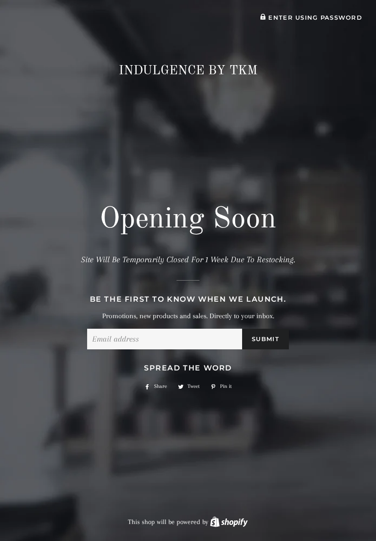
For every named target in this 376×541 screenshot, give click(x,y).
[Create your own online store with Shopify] (229, 521)
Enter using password (314, 17)
